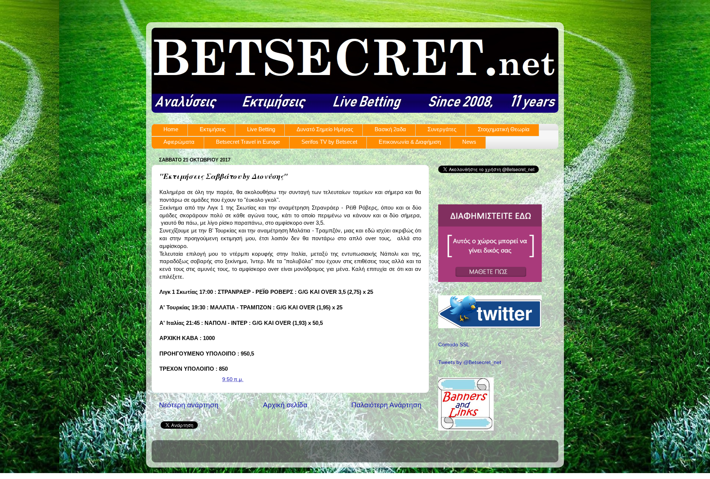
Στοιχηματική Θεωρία (504, 129)
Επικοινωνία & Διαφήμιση (410, 142)
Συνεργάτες (441, 129)
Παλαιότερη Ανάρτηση (386, 405)
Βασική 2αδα (390, 129)
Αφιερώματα (179, 142)
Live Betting (261, 129)
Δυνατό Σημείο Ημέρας (325, 129)
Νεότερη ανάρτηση (189, 405)
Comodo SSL (453, 344)
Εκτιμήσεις (213, 129)
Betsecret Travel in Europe (248, 142)
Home (170, 129)
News (469, 142)
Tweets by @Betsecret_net (469, 362)
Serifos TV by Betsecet (329, 142)
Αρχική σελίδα (285, 405)
